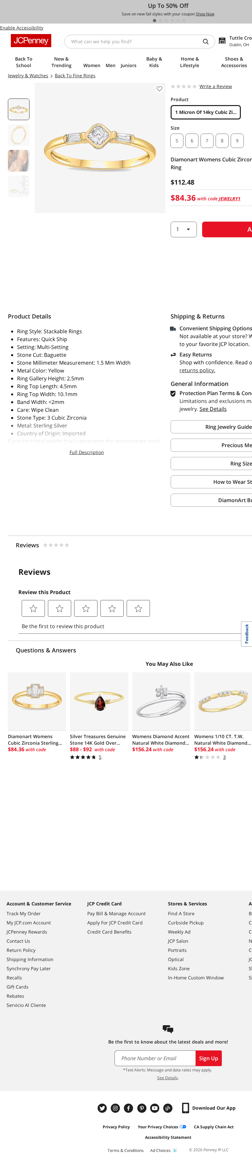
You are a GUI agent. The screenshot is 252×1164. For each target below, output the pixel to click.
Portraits (177, 950)
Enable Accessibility (21, 28)
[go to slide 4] (172, 20)
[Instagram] (116, 1108)
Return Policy (21, 950)
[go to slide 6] (184, 20)
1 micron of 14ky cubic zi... (206, 112)
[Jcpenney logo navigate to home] (31, 40)
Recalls (14, 977)
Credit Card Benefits (109, 932)
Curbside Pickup (186, 922)
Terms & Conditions (126, 1150)
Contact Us (18, 941)
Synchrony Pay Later (29, 968)
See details (213, 408)
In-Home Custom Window (196, 977)
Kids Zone (179, 968)
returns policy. (197, 370)
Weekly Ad (179, 932)
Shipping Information (30, 959)
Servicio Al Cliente (26, 1005)
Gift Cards (18, 987)
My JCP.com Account (29, 922)
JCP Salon (178, 941)
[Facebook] (129, 1108)
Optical (176, 959)
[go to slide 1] (154, 20)
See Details (167, 1078)
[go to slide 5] (178, 20)
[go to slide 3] (166, 20)
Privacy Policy (116, 1127)
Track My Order (24, 913)
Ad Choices (160, 1150)
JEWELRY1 (230, 198)
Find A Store (181, 913)
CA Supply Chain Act (214, 1127)
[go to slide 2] (160, 20)
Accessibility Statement (168, 1137)
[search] (208, 41)
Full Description (87, 452)
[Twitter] (103, 1108)
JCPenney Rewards (27, 932)
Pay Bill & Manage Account (116, 913)
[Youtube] (155, 1108)
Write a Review (216, 86)
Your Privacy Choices (158, 1127)
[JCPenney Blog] (168, 1108)
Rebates (15, 996)
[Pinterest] (142, 1108)
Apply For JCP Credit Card (115, 922)
